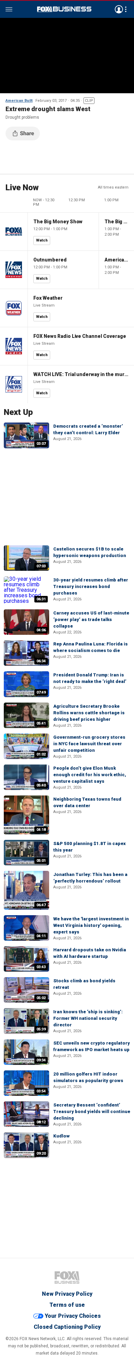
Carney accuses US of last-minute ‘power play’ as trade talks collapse (91, 619)
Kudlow (61, 1136)
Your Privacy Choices (73, 1316)
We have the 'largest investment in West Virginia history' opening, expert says (91, 925)
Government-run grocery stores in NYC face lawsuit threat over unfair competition (89, 744)
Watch (42, 240)
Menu (8, 9)
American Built (19, 100)
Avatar (119, 9)
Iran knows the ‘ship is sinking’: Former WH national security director (88, 1018)
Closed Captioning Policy (67, 1327)
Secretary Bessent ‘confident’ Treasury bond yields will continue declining (91, 1111)
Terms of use (67, 1305)
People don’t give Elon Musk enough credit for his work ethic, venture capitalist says (89, 775)
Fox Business (64, 9)
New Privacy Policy (67, 1294)
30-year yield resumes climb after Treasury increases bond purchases (90, 586)
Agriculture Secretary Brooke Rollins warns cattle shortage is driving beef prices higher (89, 713)
